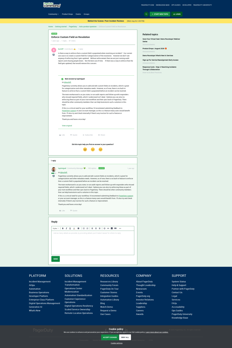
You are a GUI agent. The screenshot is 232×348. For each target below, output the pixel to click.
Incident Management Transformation (75, 283)
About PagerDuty (144, 281)
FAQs (174, 303)
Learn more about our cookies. (156, 332)
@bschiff (67, 82)
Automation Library (109, 299)
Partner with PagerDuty (183, 288)
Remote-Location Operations (79, 313)
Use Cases (105, 314)
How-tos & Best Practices (152, 72)
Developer (186, 5)
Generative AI (35, 306)
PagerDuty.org (143, 296)
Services (176, 299)
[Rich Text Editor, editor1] (92, 243)
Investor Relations (145, 299)
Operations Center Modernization (73, 290)
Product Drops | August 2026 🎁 (155, 48)
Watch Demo (106, 306)
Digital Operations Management (44, 303)
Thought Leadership (146, 285)
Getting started (61, 26)
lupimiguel (62, 168)
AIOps (32, 285)
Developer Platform (38, 296)
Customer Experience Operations (75, 300)
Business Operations (39, 292)
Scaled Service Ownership (77, 309)
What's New (34, 310)
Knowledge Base (163, 5)
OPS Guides (176, 5)
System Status (179, 281)
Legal (174, 296)
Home (50, 26)
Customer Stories (108, 292)
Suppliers (140, 306)
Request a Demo (108, 310)
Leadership (141, 303)
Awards (139, 314)
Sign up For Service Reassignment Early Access (160, 60)
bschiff (60, 49)
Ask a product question (88, 26)
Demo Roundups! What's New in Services (158, 55)
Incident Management (40, 281)
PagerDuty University (202, 5)
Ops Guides (177, 310)
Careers (140, 310)
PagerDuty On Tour (109, 288)
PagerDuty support (69, 110)
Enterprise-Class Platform (41, 299)
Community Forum (109, 285)
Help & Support (179, 285)
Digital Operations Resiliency (79, 305)
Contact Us (177, 292)
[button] (160, 14)
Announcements (149, 44)
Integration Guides (109, 296)
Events (78, 14)
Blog (102, 303)
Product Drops (67, 14)
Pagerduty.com (147, 5)
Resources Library (109, 281)
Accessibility (178, 306)
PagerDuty (73, 26)
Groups (86, 14)
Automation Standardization (78, 295)
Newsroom (141, 288)
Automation (34, 288)
